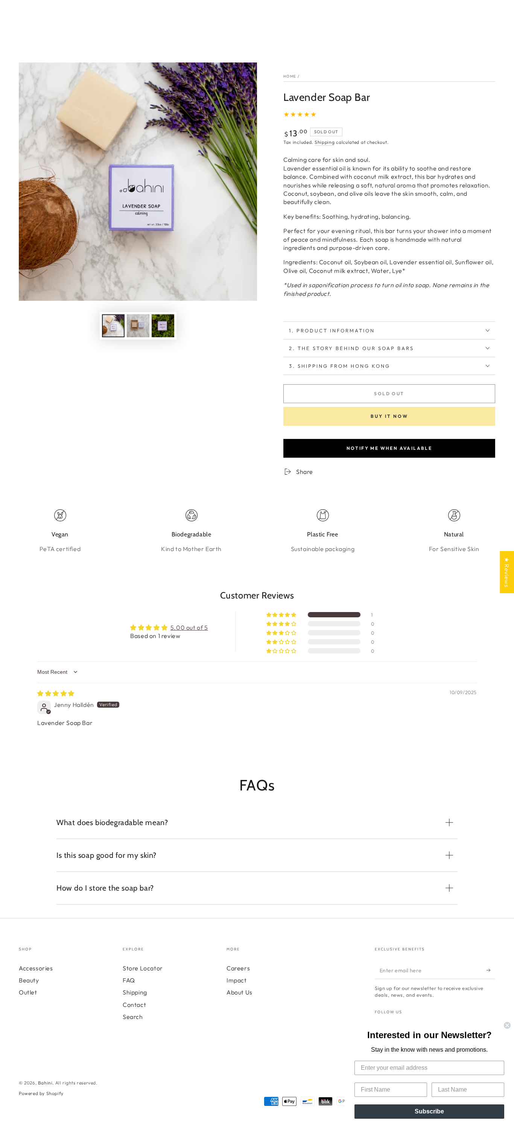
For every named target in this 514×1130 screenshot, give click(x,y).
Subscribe (429, 1111)
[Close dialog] (507, 1025)
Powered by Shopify (41, 1093)
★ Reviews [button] (507, 572)
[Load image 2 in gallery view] (138, 325)
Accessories (36, 968)
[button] (282, 614)
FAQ (129, 980)
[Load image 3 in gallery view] (163, 325)
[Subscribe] (491, 970)
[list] (257, 531)
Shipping (325, 142)
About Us (239, 992)
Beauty (29, 980)
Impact (237, 980)
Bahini (45, 1083)
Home (289, 76)
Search (133, 1016)
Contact (134, 1004)
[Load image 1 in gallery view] (113, 325)
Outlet (28, 992)
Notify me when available (389, 448)
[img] (56, 693)
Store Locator (143, 968)
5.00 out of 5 (189, 627)
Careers (238, 968)
